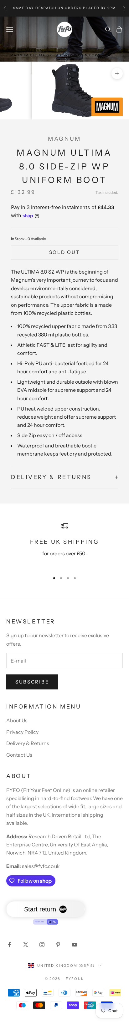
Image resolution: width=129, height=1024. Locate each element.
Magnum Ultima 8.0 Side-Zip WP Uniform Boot (61, 55)
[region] (64, 544)
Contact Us (19, 755)
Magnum (34, 50)
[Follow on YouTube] (74, 944)
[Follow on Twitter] (26, 944)
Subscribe (32, 682)
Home (12, 50)
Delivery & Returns (27, 743)
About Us (17, 720)
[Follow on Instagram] (42, 944)
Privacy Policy (22, 732)
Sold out (64, 252)
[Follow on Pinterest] (58, 944)
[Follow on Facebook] (9, 944)
